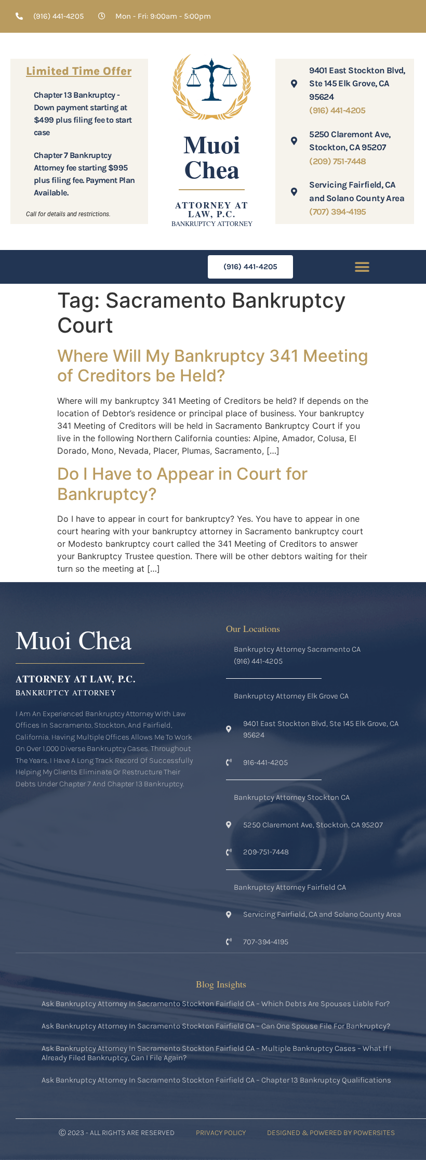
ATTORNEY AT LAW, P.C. (211, 209)
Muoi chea (211, 156)
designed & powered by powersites (331, 1132)
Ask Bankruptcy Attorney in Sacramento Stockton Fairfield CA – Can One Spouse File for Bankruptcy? (216, 1026)
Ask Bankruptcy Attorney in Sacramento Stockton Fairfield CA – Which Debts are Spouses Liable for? (216, 1003)
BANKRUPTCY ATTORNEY (211, 223)
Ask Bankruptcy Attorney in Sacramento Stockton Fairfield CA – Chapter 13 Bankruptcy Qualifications (216, 1080)
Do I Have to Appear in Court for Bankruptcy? (182, 484)
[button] (362, 267)
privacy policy (221, 1132)
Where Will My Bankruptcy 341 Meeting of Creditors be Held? (212, 366)
